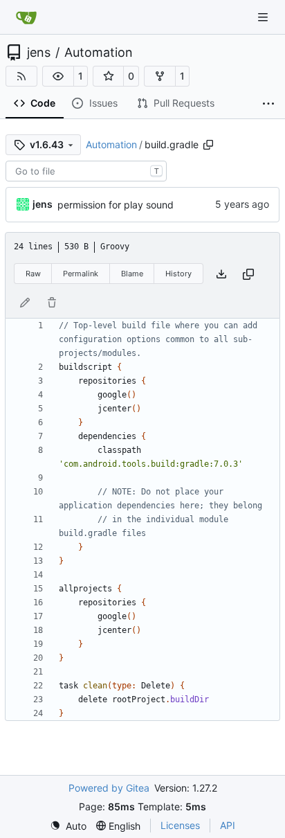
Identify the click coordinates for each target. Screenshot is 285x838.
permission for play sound (115, 205)
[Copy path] (208, 145)
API (227, 825)
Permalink (80, 273)
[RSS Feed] (21, 76)
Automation (98, 53)
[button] (58, 76)
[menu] (68, 826)
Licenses (180, 825)
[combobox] (86, 171)
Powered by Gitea (108, 788)
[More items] (268, 103)
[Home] (26, 17)
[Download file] (221, 273)
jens (38, 53)
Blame (132, 273)
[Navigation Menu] (264, 17)
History (178, 273)
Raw (33, 273)
